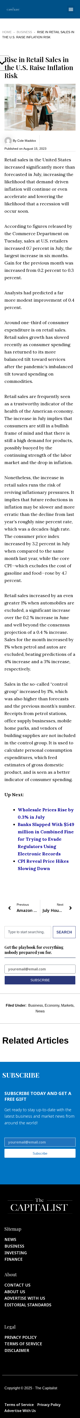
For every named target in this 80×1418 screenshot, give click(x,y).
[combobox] (27, 932)
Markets (67, 1005)
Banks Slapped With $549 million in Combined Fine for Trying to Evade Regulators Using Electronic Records (46, 839)
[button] (70, 9)
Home (7, 32)
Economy (52, 1005)
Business (24, 32)
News (40, 1011)
